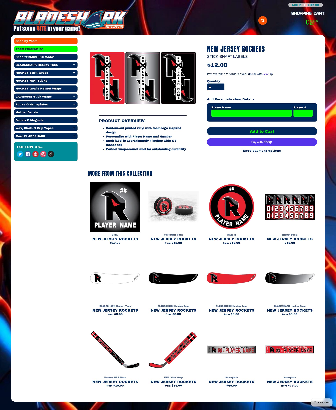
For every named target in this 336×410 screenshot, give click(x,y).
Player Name (221, 107)
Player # (299, 107)
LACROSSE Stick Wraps (47, 97)
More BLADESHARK (47, 137)
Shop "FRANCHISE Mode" (35, 57)
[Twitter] (20, 154)
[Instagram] (43, 154)
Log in (297, 5)
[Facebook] (28, 154)
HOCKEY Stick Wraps (47, 73)
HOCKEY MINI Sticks (31, 80)
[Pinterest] (35, 154)
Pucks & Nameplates (47, 105)
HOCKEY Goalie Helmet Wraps (39, 88)
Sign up (313, 5)
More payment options (262, 150)
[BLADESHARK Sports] (71, 20)
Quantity (213, 81)
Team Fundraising (29, 48)
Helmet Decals (27, 112)
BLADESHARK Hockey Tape (47, 65)
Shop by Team (26, 41)
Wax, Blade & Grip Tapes (47, 129)
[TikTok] (51, 154)
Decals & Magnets (47, 121)
